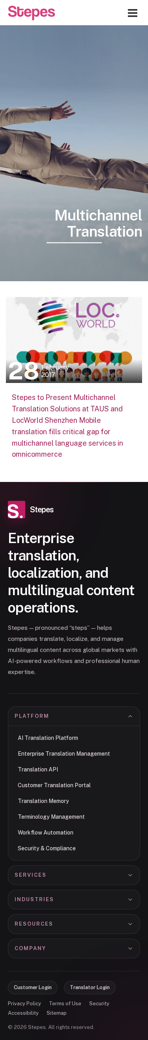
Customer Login (33, 987)
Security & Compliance (47, 848)
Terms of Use (65, 1003)
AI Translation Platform (48, 738)
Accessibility (23, 1013)
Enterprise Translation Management (64, 754)
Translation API (38, 769)
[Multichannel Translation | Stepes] (31, 13)
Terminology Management (51, 817)
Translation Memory (43, 801)
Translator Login (90, 987)
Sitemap (57, 1013)
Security (99, 1003)
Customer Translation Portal (54, 785)
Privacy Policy (24, 1003)
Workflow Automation (45, 832)
